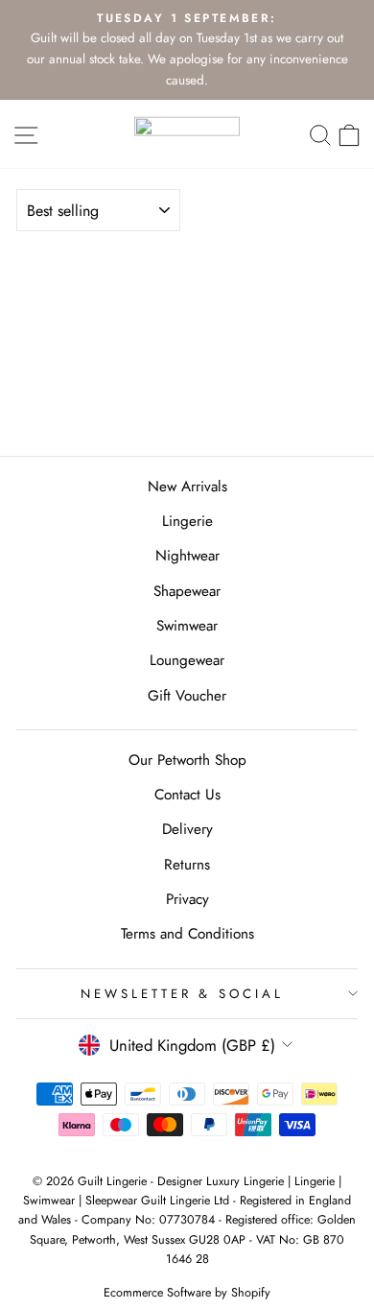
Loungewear (187, 660)
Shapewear (187, 591)
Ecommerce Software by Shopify (187, 1292)
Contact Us (187, 794)
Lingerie (187, 521)
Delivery (187, 829)
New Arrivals (187, 486)
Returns (187, 864)
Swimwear (187, 625)
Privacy (187, 899)
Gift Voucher (187, 695)
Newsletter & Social (183, 994)
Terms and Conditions (187, 933)
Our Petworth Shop (187, 760)
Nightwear (187, 555)
